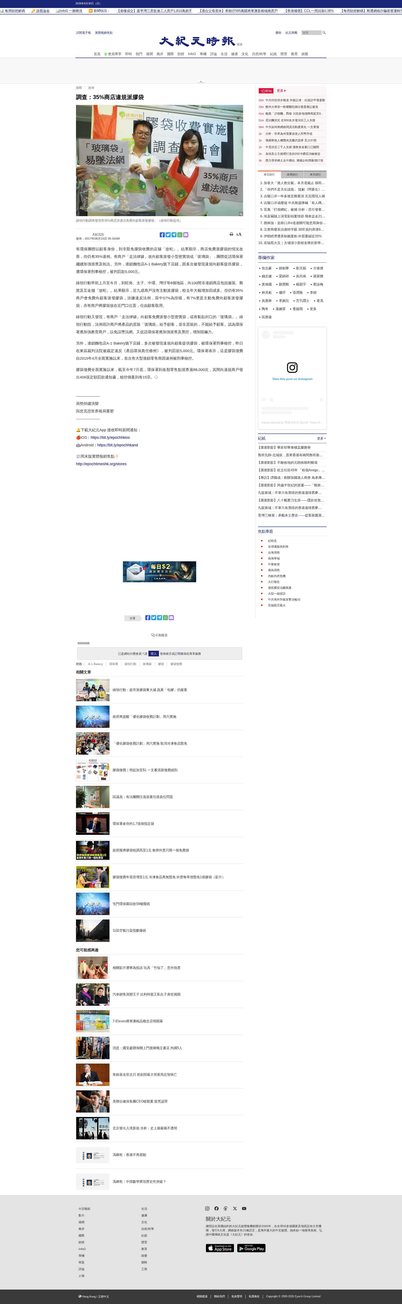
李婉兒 (284, 300)
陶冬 (265, 309)
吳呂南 (301, 276)
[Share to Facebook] (162, 234)
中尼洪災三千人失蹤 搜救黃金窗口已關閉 (292, 147)
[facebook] (216, 1208)
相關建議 (202, 1296)
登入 (154, 653)
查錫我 (298, 309)
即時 (128, 54)
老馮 (320, 300)
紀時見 (272, 540)
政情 (91, 87)
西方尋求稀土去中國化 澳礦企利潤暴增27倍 (294, 160)
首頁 (97, 54)
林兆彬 (267, 292)
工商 (144, 1269)
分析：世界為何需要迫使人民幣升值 (288, 133)
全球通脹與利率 (278, 546)
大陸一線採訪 (277, 593)
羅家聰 (318, 276)
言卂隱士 (302, 300)
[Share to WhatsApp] (179, 234)
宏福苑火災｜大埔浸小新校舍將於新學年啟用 (294, 243)
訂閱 (177, 653)
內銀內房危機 (277, 576)
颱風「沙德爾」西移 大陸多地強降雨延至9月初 (294, 114)
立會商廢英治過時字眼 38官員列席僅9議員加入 (294, 230)
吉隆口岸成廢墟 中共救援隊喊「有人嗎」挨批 (294, 203)
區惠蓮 (267, 317)
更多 (313, 309)
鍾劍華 (284, 268)
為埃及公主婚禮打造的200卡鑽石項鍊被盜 (292, 153)
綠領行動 (130, 664)
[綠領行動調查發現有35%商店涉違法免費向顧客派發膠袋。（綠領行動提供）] (159, 160)
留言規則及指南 (83, 643)
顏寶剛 (284, 284)
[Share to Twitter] (168, 234)
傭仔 (282, 292)
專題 (81, 1262)
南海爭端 (274, 558)
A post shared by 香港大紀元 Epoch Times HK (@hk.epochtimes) (304, 422)
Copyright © (273, 1296)
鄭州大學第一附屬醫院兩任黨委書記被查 (291, 106)
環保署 (113, 664)
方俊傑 (318, 268)
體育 (284, 54)
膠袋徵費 (176, 664)
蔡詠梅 (318, 284)
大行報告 (274, 582)
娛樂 (305, 54)
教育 (294, 54)
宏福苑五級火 (277, 605)
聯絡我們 (219, 1296)
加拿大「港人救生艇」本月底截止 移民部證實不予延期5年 (294, 183)
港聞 (149, 54)
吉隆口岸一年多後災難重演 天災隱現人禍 (294, 196)
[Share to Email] (185, 234)
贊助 (278, 32)
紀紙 (273, 54)
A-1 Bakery (95, 664)
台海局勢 (274, 552)
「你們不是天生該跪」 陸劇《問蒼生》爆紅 (294, 190)
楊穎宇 (301, 284)
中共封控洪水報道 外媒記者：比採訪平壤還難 (295, 100)
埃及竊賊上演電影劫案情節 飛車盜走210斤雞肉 (294, 216)
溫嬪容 (281, 309)
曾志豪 (267, 268)
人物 (81, 1275)
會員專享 (114, 54)
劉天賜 (301, 268)
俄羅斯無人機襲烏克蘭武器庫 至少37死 (291, 140)
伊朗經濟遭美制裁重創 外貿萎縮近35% (293, 236)
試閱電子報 (83, 32)
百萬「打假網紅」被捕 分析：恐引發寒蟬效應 (294, 210)
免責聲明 (236, 1296)
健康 (234, 54)
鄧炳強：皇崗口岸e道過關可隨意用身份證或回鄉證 (295, 223)
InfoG (192, 54)
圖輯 (144, 1262)
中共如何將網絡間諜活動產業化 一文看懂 (292, 127)
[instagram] (207, 1208)
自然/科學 (259, 54)
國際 (170, 54)
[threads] (226, 1208)
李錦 (313, 292)
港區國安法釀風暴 (279, 587)
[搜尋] (324, 32)
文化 (245, 54)
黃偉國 (267, 284)
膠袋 (161, 664)
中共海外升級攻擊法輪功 (284, 599)
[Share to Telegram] (174, 234)
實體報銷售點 (104, 32)
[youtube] (244, 1208)
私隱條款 (254, 1296)
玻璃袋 (147, 664)
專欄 (203, 54)
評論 (213, 54)
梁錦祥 (284, 276)
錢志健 (267, 276)
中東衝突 (274, 564)
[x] (235, 1208)
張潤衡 (298, 292)
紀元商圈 (291, 32)
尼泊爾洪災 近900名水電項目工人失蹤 (290, 120)
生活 (224, 54)
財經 (181, 54)
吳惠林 (267, 300)
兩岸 (160, 54)
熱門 (139, 54)
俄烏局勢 (274, 570)
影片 (81, 1215)
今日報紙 (84, 1208)
